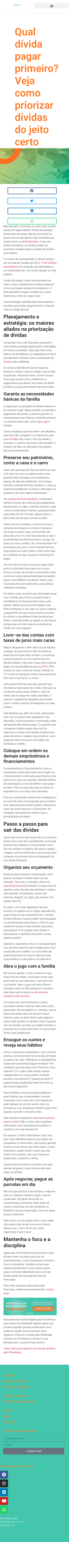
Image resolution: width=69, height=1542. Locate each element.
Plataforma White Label (19, 1401)
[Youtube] (4, 1501)
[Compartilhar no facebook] (32, 191)
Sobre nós (9, 1421)
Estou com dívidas (15, 1381)
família (14, 439)
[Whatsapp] (4, 1510)
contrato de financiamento (22, 498)
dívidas (8, 361)
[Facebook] (4, 1475)
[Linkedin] (4, 1492)
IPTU (45, 666)
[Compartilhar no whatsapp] (32, 221)
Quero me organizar (16, 1386)
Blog (6, 1416)
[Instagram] (4, 1483)
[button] (51, 5)
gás (46, 421)
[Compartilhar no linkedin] (32, 211)
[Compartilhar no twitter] (32, 201)
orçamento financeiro (16, 885)
